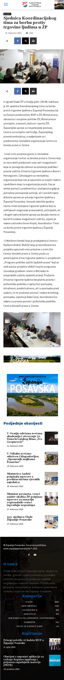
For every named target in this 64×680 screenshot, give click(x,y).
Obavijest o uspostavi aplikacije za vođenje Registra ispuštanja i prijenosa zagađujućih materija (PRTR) (23, 661)
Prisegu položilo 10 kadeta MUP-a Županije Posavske (23, 642)
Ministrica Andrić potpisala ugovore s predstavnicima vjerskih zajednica (23, 478)
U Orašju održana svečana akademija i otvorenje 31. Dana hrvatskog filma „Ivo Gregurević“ (24, 438)
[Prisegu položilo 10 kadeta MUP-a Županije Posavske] (55, 644)
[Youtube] (35, 555)
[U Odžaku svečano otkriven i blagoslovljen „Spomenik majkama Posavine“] (51, 458)
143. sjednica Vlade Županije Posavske (20, 518)
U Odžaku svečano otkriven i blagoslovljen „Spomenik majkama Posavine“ (23, 458)
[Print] (33, 40)
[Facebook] (17, 40)
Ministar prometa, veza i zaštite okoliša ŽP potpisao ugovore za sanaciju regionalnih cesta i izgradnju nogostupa (24, 499)
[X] (25, 40)
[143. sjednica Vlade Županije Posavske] (51, 521)
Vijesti (7, 14)
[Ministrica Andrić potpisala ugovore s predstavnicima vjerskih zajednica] (51, 478)
